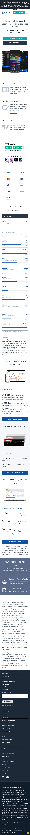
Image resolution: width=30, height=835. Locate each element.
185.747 (26, 295)
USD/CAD (4, 314)
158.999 (26, 240)
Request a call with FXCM (8, 761)
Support (4, 759)
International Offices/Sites (8, 681)
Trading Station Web (7, 731)
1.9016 (26, 305)
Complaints (19, 830)
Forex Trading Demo (7, 739)
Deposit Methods (6, 756)
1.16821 (26, 222)
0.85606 (26, 286)
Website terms (5, 829)
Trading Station (5, 711)
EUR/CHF (4, 277)
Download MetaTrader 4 (8, 725)
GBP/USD (4, 231)
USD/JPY (4, 240)
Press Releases (5, 684)
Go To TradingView (15, 419)
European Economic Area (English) (10, 696)
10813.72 (25, 249)
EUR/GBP (4, 286)
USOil (3, 258)
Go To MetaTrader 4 (15, 473)
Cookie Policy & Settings (7, 767)
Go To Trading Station (15, 542)
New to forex (24, 591)
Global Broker (5, 679)
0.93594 (26, 277)
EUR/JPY (4, 295)
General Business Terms (15, 829)
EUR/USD (4, 222)
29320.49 (25, 323)
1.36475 (26, 231)
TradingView (5, 709)
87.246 (26, 258)
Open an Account (6, 742)
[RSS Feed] (7, 777)
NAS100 (4, 323)
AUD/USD (4, 268)
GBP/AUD (4, 305)
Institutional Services (7, 751)
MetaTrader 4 (5, 714)
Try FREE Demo (15, 43)
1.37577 (26, 314)
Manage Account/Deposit (8, 753)
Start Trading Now (15, 38)
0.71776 (26, 268)
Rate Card (24, 829)
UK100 (3, 249)
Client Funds (5, 689)
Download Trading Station (8, 720)
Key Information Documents (9, 830)
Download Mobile (6, 723)
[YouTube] (3, 777)
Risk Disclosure (16, 787)
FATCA (8, 832)
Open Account (18, 12)
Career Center (5, 686)
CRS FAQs (12, 832)
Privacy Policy (5, 770)
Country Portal (5, 676)
